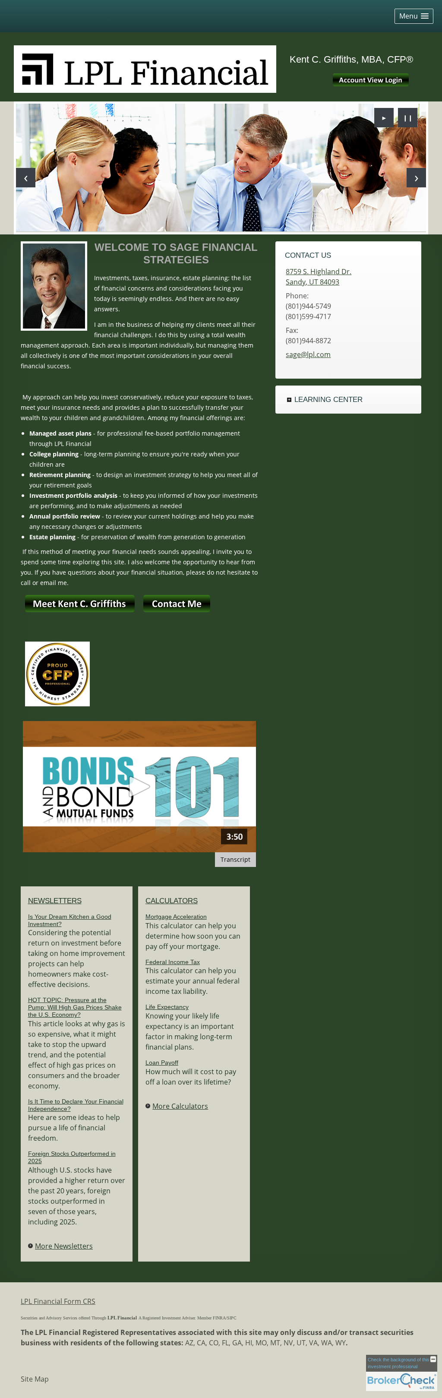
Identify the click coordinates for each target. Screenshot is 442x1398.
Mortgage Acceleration (176, 916)
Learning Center (328, 399)
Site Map (35, 1379)
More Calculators (180, 1106)
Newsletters (55, 901)
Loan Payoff (161, 1062)
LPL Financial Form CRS (58, 1301)
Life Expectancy (167, 1006)
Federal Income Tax (172, 961)
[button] (414, 16)
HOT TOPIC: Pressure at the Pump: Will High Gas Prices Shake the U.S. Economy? (75, 1007)
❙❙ (408, 118)
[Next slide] (416, 177)
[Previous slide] (25, 177)
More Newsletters (64, 1246)
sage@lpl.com (308, 354)
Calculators (171, 901)
